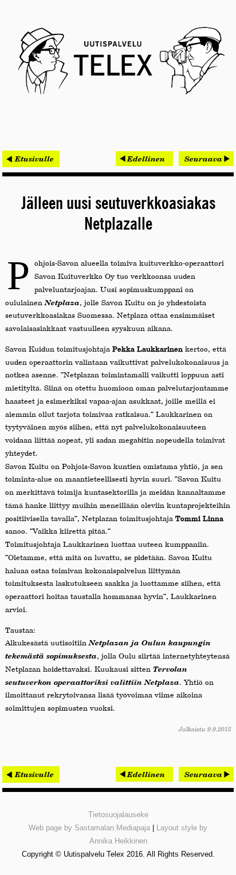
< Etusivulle (31, 158)
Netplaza (62, 302)
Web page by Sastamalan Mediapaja (89, 827)
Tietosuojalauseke (118, 814)
